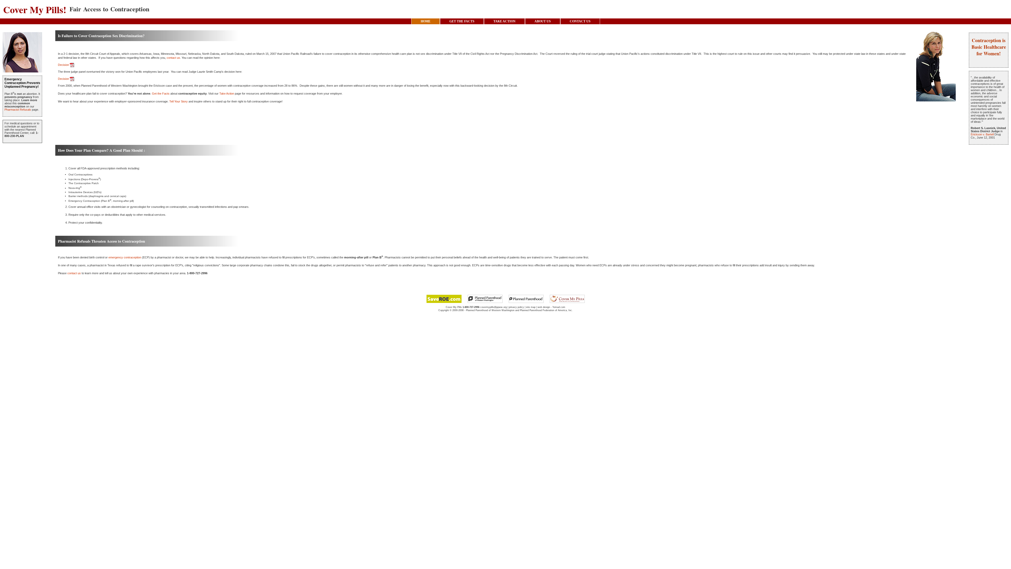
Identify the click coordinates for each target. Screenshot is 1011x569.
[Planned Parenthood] (526, 298)
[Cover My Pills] (567, 298)
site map (531, 307)
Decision (64, 64)
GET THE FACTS (461, 21)
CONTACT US (580, 21)
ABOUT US (542, 21)
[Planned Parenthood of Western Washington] (485, 298)
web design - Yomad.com (551, 307)
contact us (173, 57)
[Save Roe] (444, 298)
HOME (425, 21)
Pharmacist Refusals (17, 109)
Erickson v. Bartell (982, 134)
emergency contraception (124, 257)
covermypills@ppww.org (493, 307)
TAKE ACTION (504, 21)
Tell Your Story (178, 101)
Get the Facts (161, 93)
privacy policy (516, 307)
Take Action (226, 93)
